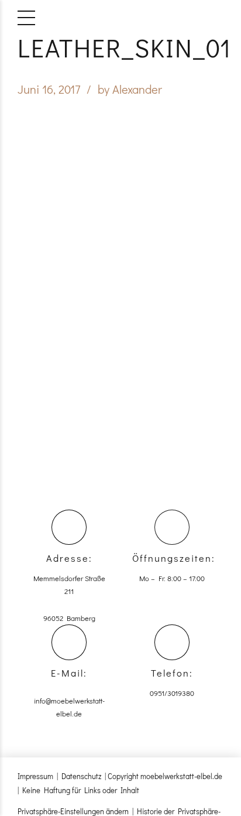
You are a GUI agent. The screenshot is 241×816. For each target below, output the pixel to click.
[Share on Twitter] (128, 262)
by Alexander (130, 89)
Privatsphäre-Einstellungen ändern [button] (73, 811)
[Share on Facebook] (112, 262)
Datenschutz (81, 776)
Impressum (35, 776)
